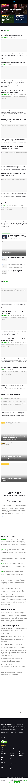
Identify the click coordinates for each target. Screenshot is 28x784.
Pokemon (2, 769)
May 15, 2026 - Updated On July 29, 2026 (16, 205)
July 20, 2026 (10, 64)
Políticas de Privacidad (19, 777)
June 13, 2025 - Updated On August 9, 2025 (15, 286)
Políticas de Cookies (9, 777)
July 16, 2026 (13, 122)
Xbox (11, 758)
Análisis (2, 748)
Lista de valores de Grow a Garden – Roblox (11, 285)
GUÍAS (2, 563)
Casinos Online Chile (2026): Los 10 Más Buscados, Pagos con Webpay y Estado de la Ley (14, 457)
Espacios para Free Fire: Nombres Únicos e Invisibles (13, 367)
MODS (2, 571)
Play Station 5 (13, 763)
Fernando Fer (4, 205)
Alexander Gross (5, 37)
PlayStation (12, 757)
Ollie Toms (4, 286)
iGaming (12, 748)
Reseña (11, 765)
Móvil (2, 767)
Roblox (20, 748)
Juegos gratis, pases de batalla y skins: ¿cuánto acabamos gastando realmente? (12, 11)
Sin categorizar (5, 463)
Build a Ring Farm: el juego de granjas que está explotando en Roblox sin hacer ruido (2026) (7, 19)
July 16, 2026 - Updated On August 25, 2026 (18, 94)
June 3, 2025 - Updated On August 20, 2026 (18, 342)
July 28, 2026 (13, 37)
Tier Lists (21, 755)
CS (1, 755)
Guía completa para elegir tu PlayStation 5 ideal (13, 62)
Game (2, 757)
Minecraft (2, 765)
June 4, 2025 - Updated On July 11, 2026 (17, 315)
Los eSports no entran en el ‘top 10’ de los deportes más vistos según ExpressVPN (12, 477)
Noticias (4, 15)
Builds (2, 749)
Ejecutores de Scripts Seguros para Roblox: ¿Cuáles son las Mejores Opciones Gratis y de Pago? (17, 272)
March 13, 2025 (5, 480)
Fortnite (2, 764)
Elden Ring (3, 762)
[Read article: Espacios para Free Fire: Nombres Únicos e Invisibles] (14, 377)
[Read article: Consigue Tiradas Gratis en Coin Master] (14, 404)
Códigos (3, 751)
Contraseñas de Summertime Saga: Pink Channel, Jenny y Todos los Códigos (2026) (17, 236)
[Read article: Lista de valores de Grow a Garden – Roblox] (14, 295)
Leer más (3, 737)
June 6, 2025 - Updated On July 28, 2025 (15, 267)
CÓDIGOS (3, 549)
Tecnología (21, 753)
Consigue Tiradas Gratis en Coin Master (10, 394)
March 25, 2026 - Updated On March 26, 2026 (11, 254)
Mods (11, 751)
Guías (2, 759)
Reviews (12, 768)
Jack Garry (4, 64)
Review (11, 766)
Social (20, 751)
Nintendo (12, 753)
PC (10, 761)
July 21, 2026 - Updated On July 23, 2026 (9, 439)
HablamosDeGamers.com (6, 724)
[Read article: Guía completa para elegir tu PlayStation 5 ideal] (14, 72)
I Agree (17, 782)
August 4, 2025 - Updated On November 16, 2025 (17, 261)
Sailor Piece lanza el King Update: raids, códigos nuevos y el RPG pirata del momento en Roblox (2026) (20, 19)
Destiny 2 (2, 760)
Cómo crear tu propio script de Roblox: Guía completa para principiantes (16, 265)
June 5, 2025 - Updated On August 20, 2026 (16, 274)
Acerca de (2, 777)
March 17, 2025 (10, 369)
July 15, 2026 (13, 149)
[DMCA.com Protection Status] (4, 741)
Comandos (3, 753)
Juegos (4, 4)
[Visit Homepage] (14, 2)
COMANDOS (4, 557)
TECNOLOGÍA (4, 579)
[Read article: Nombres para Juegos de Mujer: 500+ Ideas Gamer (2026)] (14, 213)
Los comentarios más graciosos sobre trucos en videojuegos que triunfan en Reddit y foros (16, 259)
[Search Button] (26, 2)
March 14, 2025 (10, 396)
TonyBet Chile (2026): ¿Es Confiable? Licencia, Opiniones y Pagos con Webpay (13, 436)
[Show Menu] (1, 2)
